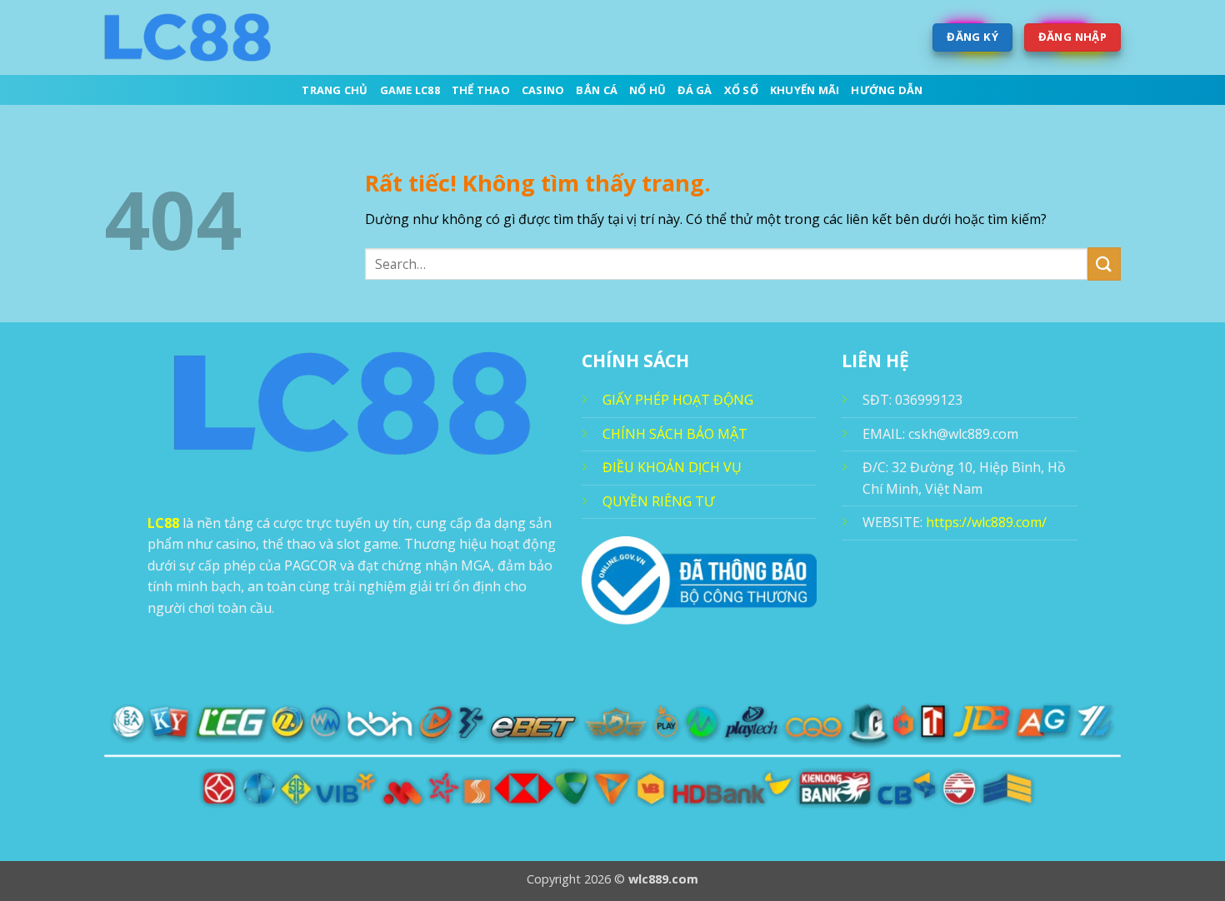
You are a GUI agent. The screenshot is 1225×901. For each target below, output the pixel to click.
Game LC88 (410, 89)
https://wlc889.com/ (986, 522)
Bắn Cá (597, 89)
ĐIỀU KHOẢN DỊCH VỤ (672, 467)
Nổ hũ (647, 89)
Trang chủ (335, 89)
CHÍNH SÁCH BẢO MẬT (675, 434)
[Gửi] (1104, 263)
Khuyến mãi (805, 89)
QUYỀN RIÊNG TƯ (658, 501)
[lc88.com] (187, 37)
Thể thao (481, 89)
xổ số (741, 89)
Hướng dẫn (886, 89)
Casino (543, 89)
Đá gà (695, 89)
